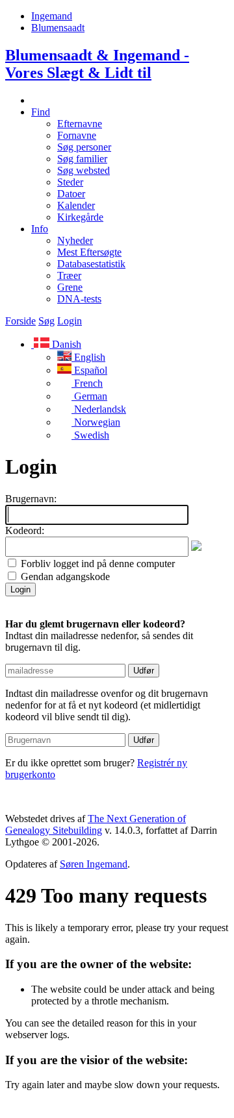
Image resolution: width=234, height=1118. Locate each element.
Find (40, 111)
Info (39, 228)
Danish (65, 344)
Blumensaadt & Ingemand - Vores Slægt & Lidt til (97, 64)
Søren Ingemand (93, 863)
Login (69, 320)
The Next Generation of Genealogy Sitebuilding (95, 824)
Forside (20, 320)
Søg (46, 320)
